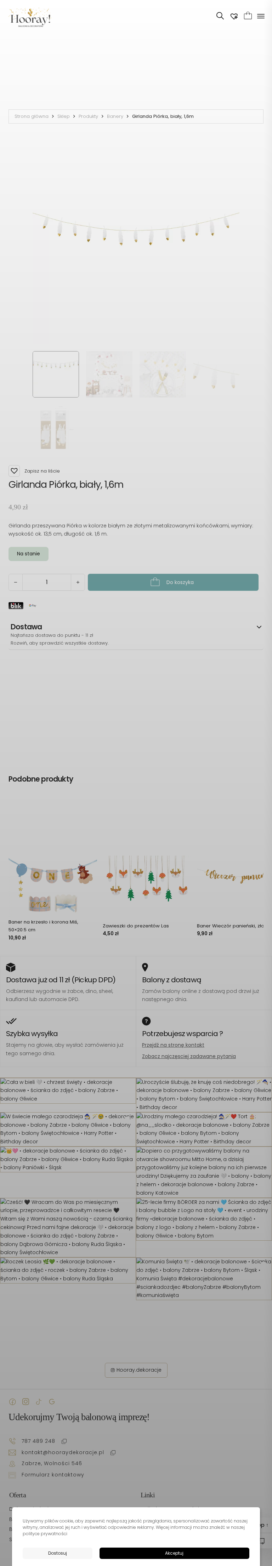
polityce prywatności (45, 1534)
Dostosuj (57, 1553)
